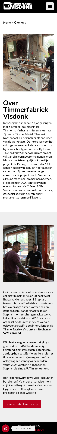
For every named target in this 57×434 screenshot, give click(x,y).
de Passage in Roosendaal (29, 164)
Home (7, 22)
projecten (9, 392)
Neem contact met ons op (22, 404)
